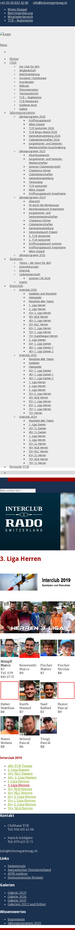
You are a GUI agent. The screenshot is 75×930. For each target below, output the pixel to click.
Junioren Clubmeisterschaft (44, 166)
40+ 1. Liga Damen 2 (41, 351)
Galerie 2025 (17, 893)
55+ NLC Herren (38, 324)
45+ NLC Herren (20, 793)
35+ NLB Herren (20, 789)
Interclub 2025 (28, 355)
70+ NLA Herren (20, 808)
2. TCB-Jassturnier (39, 239)
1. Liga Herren (37, 305)
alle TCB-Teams (20, 766)
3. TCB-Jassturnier (39, 235)
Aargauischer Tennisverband (29, 870)
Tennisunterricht (28, 93)
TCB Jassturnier (38, 185)
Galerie (23, 108)
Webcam (24, 85)
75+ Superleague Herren (43, 336)
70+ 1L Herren (37, 463)
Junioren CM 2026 (39, 278)
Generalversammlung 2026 (44, 135)
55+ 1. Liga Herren (40, 401)
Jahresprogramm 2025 (32, 151)
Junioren (16, 259)
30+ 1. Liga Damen (40, 343)
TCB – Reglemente (20, 20)
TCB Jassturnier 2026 (41, 128)
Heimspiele (35, 297)
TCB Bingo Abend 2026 (43, 132)
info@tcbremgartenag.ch (50, 3)
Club (13, 62)
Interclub (24, 270)
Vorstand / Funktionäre (32, 78)
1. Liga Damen (37, 424)
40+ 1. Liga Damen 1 (41, 347)
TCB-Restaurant (28, 101)
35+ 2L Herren (37, 443)
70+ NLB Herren (38, 459)
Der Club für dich (29, 66)
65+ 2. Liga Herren (22, 804)
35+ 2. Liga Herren (40, 312)
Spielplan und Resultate (43, 293)
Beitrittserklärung (20, 13)
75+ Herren (35, 412)
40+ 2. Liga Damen (22, 777)
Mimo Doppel (37, 124)
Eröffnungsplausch (40, 120)
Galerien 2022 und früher (27, 904)
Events (23, 282)
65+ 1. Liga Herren (40, 328)
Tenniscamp (36, 182)
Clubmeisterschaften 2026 (44, 139)
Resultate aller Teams (41, 301)
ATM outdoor (18, 874)
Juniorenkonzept (29, 266)
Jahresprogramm (22, 112)
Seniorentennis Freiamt (25, 877)
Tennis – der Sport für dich (35, 262)
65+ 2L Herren (37, 455)
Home (14, 59)
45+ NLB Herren (38, 316)
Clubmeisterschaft (29, 274)
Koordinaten (26, 82)
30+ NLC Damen (20, 773)
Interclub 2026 (28, 289)
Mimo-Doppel (17, 9)
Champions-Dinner (40, 170)
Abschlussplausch (39, 155)
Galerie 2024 (17, 896)
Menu (3, 45)
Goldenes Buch (28, 105)
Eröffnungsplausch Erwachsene (47, 193)
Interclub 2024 (28, 416)
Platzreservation (28, 89)
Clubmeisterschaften (41, 174)
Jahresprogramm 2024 (32, 197)
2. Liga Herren (37, 309)
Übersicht (34, 201)
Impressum (16, 919)
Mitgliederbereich (20, 17)
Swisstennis (17, 866)
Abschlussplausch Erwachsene (46, 209)
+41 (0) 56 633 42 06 (14, 3)
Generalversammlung (41, 178)
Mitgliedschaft (27, 70)
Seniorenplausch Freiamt (43, 232)
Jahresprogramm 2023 (32, 255)
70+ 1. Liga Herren (40, 332)
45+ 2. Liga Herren (40, 320)
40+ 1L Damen (37, 432)
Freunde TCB (19, 467)
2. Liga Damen (37, 339)
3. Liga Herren (37, 389)
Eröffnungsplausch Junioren (45, 243)
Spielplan (34, 362)
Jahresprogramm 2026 (32, 116)
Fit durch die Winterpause (44, 205)
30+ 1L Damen (37, 428)
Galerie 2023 (17, 900)
